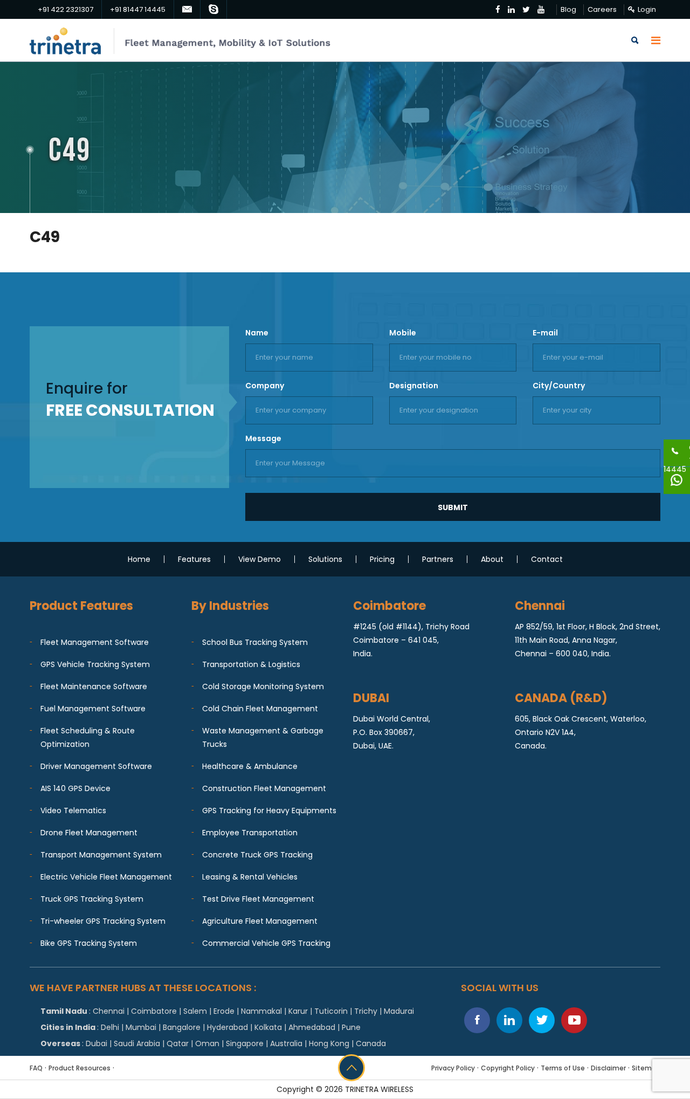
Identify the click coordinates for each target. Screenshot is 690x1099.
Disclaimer (608, 1068)
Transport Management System (101, 854)
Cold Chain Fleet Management (260, 708)
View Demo (259, 559)
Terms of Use (563, 1068)
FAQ (36, 1068)
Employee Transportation (250, 832)
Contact (547, 559)
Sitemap (646, 1068)
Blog (568, 9)
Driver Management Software (96, 766)
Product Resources (80, 1068)
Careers (602, 9)
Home (139, 559)
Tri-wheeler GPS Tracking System (102, 921)
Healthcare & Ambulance (250, 766)
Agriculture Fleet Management (260, 921)
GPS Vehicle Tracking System (95, 664)
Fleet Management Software (94, 642)
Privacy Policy (453, 1068)
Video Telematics (73, 810)
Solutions (325, 559)
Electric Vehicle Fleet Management (106, 876)
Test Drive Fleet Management (258, 899)
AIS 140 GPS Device (75, 788)
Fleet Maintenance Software (93, 686)
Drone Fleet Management (88, 832)
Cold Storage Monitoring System (263, 686)
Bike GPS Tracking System (88, 943)
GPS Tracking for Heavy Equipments (269, 810)
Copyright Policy (508, 1068)
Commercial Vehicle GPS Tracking (266, 943)
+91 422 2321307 (65, 9)
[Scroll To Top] (351, 1067)
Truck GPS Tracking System (91, 899)
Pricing (382, 559)
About (492, 559)
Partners (437, 559)
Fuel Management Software (93, 708)
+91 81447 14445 (137, 9)
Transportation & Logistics (251, 664)
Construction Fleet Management (264, 788)
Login (647, 9)
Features (194, 559)
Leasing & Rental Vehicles (250, 876)
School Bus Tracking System (255, 642)
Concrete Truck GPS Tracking (257, 854)
